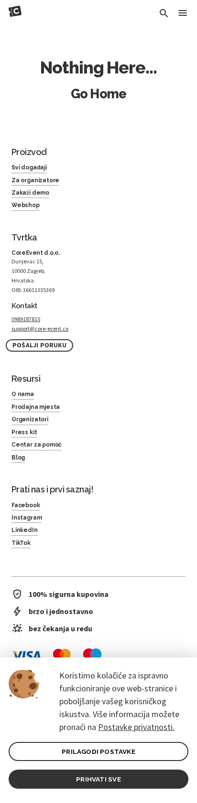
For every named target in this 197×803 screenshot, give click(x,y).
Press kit (24, 432)
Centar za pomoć (36, 444)
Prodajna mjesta (35, 407)
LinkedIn (24, 530)
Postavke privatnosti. (136, 726)
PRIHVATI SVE (98, 779)
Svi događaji (29, 167)
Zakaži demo (30, 192)
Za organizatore (35, 180)
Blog (18, 457)
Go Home (98, 93)
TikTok (21, 543)
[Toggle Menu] (182, 13)
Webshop (25, 205)
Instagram (26, 517)
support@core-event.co (39, 328)
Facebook (25, 505)
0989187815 (25, 319)
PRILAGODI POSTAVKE (98, 751)
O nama (22, 394)
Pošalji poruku (39, 345)
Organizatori (29, 419)
